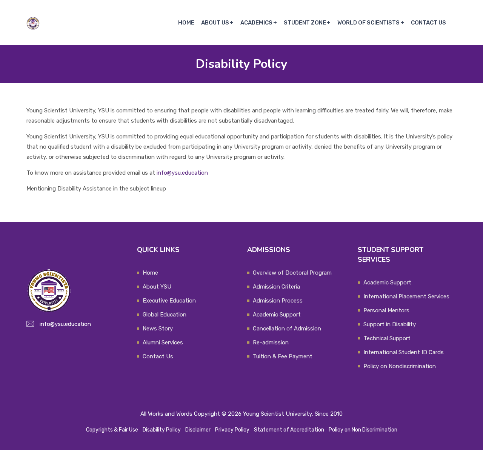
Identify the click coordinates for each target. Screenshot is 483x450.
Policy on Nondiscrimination (399, 366)
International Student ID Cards (403, 352)
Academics (256, 22)
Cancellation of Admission (287, 328)
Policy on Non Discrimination (363, 430)
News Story (158, 328)
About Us (215, 22)
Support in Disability (389, 324)
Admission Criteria (276, 286)
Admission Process (278, 300)
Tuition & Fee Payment (282, 356)
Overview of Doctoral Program (292, 272)
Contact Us (428, 22)
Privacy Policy (232, 430)
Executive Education (169, 300)
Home (186, 22)
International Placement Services (406, 296)
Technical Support (387, 338)
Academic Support (277, 314)
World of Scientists (368, 22)
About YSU (157, 286)
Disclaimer (198, 430)
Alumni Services (163, 342)
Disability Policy (162, 430)
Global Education (164, 314)
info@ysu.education (182, 172)
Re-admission (271, 342)
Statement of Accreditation (289, 430)
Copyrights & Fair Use (112, 430)
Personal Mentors (386, 310)
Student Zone (305, 22)
